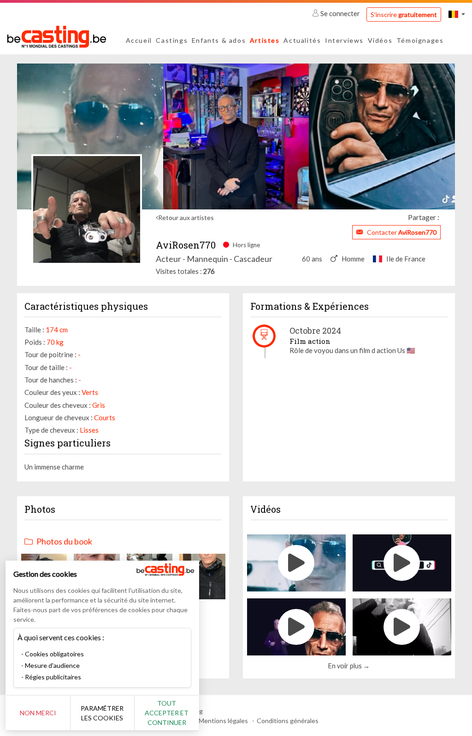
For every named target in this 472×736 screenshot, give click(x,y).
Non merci (38, 713)
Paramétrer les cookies (102, 713)
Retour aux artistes (186, 217)
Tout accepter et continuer (167, 712)
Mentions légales (223, 720)
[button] (456, 14)
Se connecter (340, 13)
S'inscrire (404, 14)
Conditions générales (288, 720)
